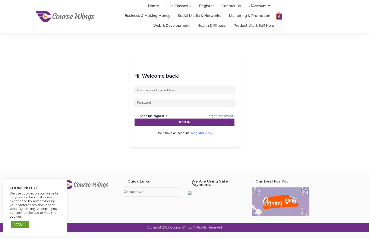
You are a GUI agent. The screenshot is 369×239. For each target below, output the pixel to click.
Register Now (201, 133)
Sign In (184, 122)
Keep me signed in (153, 116)
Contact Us (133, 192)
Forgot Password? (220, 116)
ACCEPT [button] (20, 224)
